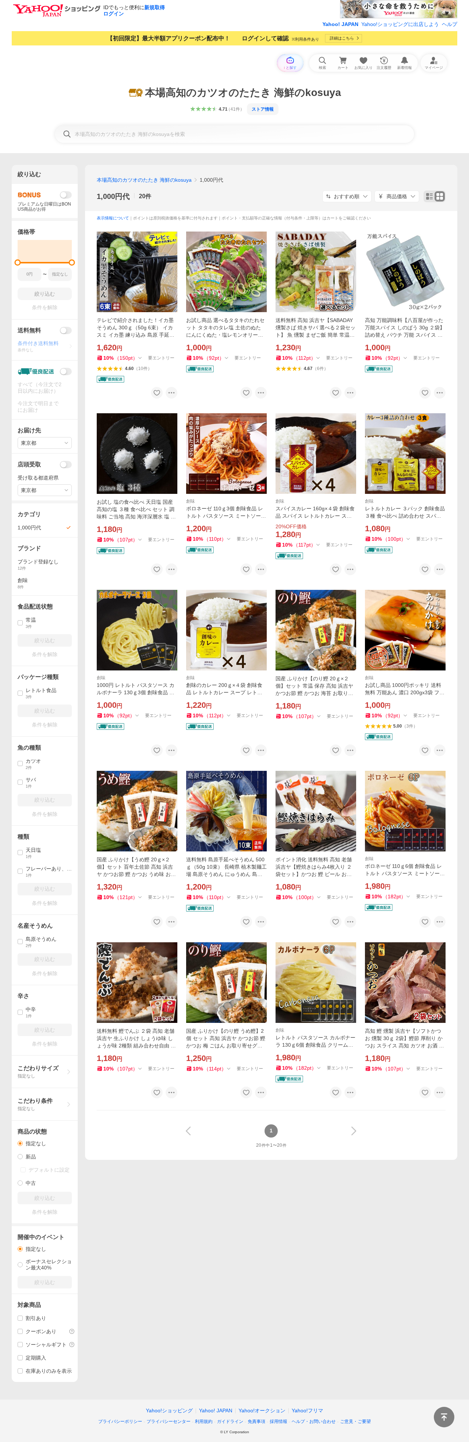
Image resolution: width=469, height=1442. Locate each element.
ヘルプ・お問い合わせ (314, 1421)
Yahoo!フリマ (307, 1410)
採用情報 (278, 1421)
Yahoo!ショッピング (169, 1410)
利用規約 (204, 1421)
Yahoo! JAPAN (340, 24)
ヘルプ (449, 24)
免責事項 (256, 1421)
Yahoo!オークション (262, 1410)
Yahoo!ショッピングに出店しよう (400, 24)
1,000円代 (113, 196)
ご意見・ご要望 (355, 1421)
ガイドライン (230, 1421)
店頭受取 (29, 464)
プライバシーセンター (169, 1421)
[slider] (18, 262)
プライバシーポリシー (120, 1421)
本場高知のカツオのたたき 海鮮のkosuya (144, 180)
